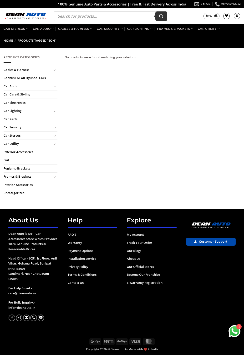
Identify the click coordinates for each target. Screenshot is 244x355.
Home (8, 40)
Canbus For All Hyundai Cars (25, 78)
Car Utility (207, 28)
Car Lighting (138, 28)
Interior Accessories (18, 185)
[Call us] (33, 318)
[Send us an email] (26, 318)
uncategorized (14, 193)
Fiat (6, 160)
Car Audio (42, 28)
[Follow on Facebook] (12, 318)
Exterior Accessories (18, 152)
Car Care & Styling (17, 94)
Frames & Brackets (173, 28)
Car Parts (10, 119)
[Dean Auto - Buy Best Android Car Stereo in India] (25, 16)
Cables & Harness (73, 28)
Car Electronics (14, 102)
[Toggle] (54, 70)
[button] (211, 16)
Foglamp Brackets (17, 168)
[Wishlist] (226, 16)
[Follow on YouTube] (41, 318)
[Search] (161, 16)
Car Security (108, 28)
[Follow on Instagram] (19, 318)
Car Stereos (14, 28)
